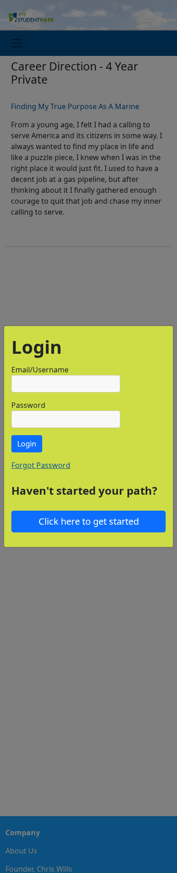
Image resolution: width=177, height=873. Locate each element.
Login (26, 444)
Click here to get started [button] (89, 521)
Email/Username (40, 370)
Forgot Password (40, 465)
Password (28, 405)
